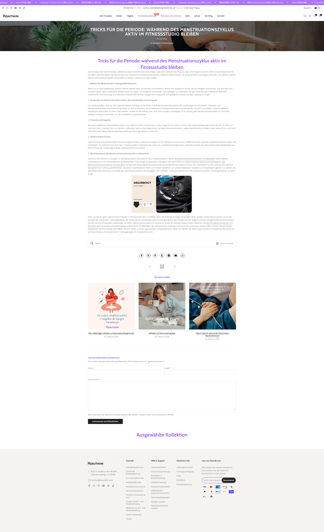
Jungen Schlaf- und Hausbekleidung (135, 502)
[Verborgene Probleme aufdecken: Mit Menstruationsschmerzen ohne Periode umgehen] (174, 266)
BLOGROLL (181, 480)
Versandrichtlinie (158, 467)
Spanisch (157, 43)
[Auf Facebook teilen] (141, 255)
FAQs (179, 476)
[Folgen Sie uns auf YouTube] (15, 7)
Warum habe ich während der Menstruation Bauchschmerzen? (212, 334)
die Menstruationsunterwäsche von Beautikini (195, 158)
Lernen (197, 16)
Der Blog (209, 16)
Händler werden (158, 502)
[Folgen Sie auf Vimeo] (20, 7)
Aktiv (187, 16)
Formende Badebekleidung (133, 472)
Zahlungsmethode (185, 467)
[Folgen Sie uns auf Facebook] (3, 7)
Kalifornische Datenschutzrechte (160, 492)
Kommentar (94, 379)
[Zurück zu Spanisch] (162, 266)
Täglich (130, 16)
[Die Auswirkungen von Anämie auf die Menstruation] (149, 266)
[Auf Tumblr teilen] (162, 255)
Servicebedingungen (160, 497)
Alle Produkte (106, 16)
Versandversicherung (160, 472)
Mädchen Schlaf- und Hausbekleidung (135, 509)
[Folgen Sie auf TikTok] (24, 7)
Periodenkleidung (184, 484)
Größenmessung (158, 482)
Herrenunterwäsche (134, 491)
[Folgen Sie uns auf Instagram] (7, 7)
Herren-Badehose (133, 515)
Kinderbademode (133, 482)
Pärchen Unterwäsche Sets (135, 496)
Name (91, 368)
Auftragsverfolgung (185, 472)
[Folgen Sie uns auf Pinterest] (11, 7)
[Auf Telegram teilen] (169, 255)
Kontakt (220, 16)
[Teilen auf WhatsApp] (182, 255)
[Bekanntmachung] (43, 2)
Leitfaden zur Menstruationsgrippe (162, 333)
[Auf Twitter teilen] (148, 255)
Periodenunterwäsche (171, 16)
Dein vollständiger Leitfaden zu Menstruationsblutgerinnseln (111, 333)
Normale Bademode (135, 478)
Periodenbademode (148, 15)
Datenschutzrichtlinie (160, 487)
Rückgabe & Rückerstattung (158, 476)
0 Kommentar (167, 43)
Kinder (119, 16)
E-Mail (167, 368)
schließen (320, 2)
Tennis (129, 519)
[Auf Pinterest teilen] (155, 255)
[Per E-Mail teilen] (176, 255)
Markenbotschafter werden (159, 507)
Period (98, 243)
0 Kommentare (226, 243)
